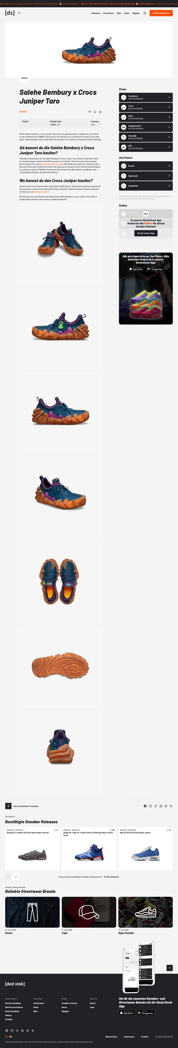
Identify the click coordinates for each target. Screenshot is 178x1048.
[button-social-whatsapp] (160, 806)
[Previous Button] (8, 877)
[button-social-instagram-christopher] (145, 806)
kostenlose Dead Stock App (53, 164)
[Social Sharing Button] (8, 806)
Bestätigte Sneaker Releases (31, 821)
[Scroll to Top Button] (170, 968)
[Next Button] (16, 877)
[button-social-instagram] (150, 806)
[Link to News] (19, 13)
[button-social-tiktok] (166, 806)
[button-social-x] (171, 806)
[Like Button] (100, 111)
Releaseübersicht (42, 192)
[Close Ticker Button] (171, 3)
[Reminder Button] (94, 111)
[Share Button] (89, 111)
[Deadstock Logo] (10, 13)
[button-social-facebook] (155, 806)
